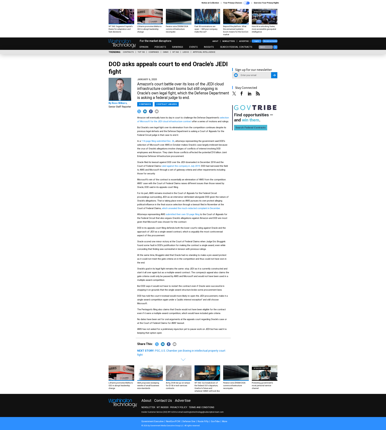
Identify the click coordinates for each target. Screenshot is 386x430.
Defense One (188, 421)
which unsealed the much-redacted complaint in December (191, 208)
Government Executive (152, 421)
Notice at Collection (210, 3)
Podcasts (160, 47)
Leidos (186, 52)
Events (193, 47)
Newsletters (228, 41)
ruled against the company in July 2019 (180, 166)
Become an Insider (270, 41)
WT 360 (175, 52)
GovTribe (215, 421)
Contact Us (163, 400)
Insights (209, 47)
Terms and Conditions (201, 407)
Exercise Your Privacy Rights (266, 3)
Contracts (128, 52)
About (215, 41)
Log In (257, 41)
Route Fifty (203, 421)
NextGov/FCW (173, 421)
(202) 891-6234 (169, 412)
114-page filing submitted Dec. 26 (157, 141)
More (224, 421)
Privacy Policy (178, 407)
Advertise (244, 41)
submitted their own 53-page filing (182, 214)
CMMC (166, 52)
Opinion (143, 47)
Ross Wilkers (119, 103)
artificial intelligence (204, 52)
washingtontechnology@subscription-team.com (203, 412)
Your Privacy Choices (233, 3)
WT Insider (163, 407)
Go (276, 47)
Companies (154, 52)
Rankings (177, 47)
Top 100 (141, 52)
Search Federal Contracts (236, 47)
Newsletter (148, 407)
